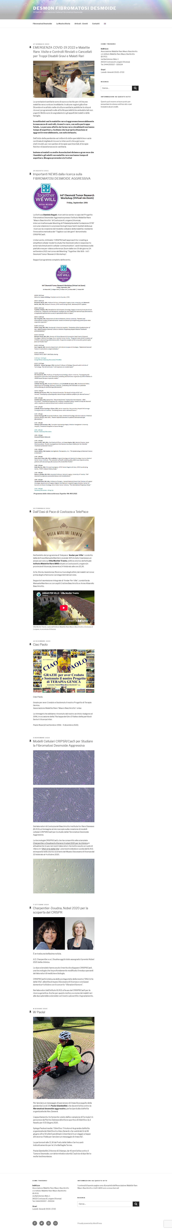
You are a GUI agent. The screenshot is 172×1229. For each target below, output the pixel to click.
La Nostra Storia (63, 24)
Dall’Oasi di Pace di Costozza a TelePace (60, 512)
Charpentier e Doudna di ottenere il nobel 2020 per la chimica (60, 843)
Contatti (95, 24)
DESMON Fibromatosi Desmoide (74, 8)
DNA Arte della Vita (50, 849)
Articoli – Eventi (81, 24)
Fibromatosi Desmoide (42, 24)
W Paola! (39, 1012)
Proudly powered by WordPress (89, 1223)
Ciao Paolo (40, 644)
